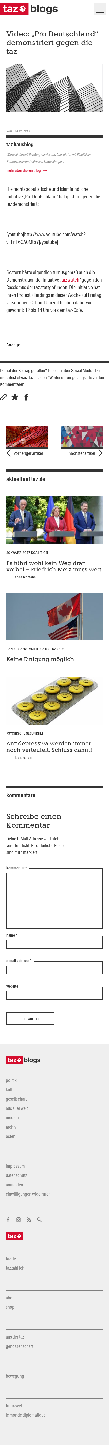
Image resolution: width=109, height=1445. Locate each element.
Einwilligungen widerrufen (28, 1194)
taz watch (70, 280)
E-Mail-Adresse (18, 961)
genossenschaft (19, 1346)
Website (12, 986)
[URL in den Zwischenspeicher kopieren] (3, 397)
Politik (11, 1080)
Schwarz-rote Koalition (27, 552)
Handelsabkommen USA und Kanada (35, 649)
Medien (12, 1117)
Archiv (11, 1127)
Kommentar (16, 868)
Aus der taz (15, 1337)
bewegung (15, 1376)
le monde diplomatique (26, 1415)
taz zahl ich (15, 1268)
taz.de (11, 1258)
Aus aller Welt (17, 1108)
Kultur (11, 1089)
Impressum (15, 1166)
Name (11, 935)
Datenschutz (16, 1175)
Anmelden (14, 1184)
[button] (14, 397)
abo (9, 1297)
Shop (10, 1307)
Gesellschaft (16, 1099)
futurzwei (14, 1405)
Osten (10, 1136)
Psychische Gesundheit (25, 733)
